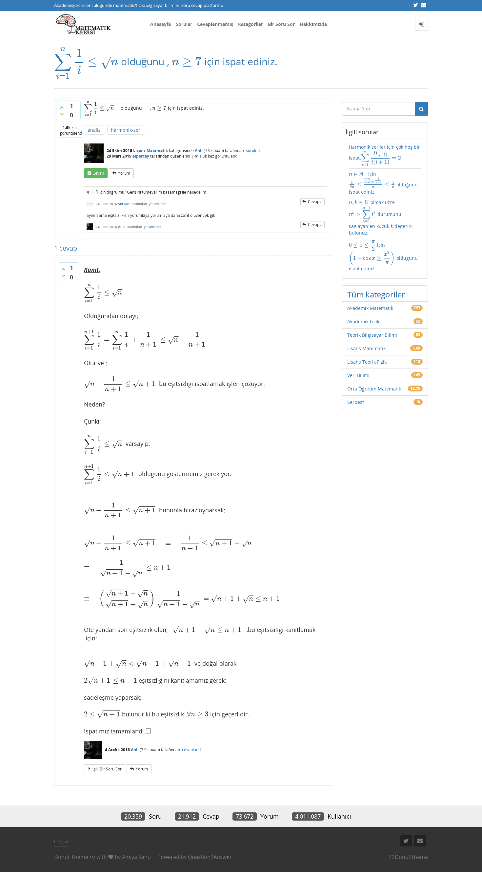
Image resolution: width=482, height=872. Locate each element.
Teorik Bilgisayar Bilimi (372, 335)
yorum (124, 173)
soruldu (253, 150)
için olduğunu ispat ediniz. (383, 183)
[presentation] (86, 61)
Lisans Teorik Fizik (367, 362)
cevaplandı (192, 749)
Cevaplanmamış (215, 24)
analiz (94, 130)
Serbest (355, 402)
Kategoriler (250, 24)
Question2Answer (210, 857)
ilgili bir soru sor (106, 769)
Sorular (184, 24)
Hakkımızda (313, 24)
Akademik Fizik (363, 321)
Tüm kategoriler (376, 294)
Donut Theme (71, 857)
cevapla (315, 201)
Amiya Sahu (136, 857)
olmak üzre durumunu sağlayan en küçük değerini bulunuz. (381, 217)
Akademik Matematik (370, 308)
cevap (98, 173)
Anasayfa (160, 24)
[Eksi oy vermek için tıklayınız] (61, 114)
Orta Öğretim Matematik (374, 389)
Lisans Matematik (150, 150)
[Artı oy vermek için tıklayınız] (61, 107)
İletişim (61, 841)
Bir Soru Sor (281, 24)
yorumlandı (158, 203)
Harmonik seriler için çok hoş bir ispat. (384, 155)
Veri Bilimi (358, 375)
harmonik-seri (126, 130)
